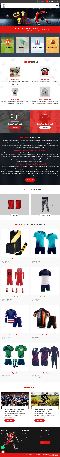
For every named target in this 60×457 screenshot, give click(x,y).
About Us (3, 436)
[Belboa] (3, 5)
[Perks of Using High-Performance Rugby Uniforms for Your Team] (15, 400)
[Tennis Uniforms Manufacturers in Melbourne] (45, 281)
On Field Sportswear (26, 434)
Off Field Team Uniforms (27, 436)
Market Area (4, 444)
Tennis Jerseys (36, 299)
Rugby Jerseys (6, 375)
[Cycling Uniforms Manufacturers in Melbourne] (45, 319)
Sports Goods (24, 440)
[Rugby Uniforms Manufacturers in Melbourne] (15, 357)
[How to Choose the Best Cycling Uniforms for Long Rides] (45, 400)
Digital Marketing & (54, 454)
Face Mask (23, 442)
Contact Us (4, 438)
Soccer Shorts (36, 263)
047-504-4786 (54, 1)
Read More (30, 180)
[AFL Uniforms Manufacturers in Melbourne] (15, 243)
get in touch (45, 29)
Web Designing (45, 454)
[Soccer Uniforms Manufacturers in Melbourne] (45, 243)
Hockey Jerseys (6, 337)
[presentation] (7, 205)
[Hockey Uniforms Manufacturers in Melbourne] (15, 319)
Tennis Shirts (35, 301)
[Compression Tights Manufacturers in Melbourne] (45, 204)
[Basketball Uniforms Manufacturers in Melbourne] (15, 281)
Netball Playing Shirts (37, 377)
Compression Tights (45, 215)
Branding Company (54, 455)
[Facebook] (42, 442)
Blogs (2, 440)
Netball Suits (35, 375)
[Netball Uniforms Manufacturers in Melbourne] (45, 357)
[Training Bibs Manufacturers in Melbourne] (14, 204)
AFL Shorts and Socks (8, 263)
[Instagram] (47, 442)
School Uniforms (25, 438)
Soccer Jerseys (36, 261)
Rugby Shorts (5, 377)
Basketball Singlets (7, 299)
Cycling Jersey (36, 339)
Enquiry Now (15, 127)
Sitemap (3, 442)
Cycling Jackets (36, 337)
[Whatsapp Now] (3, 447)
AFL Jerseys (5, 261)
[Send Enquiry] (3, 452)
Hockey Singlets (6, 339)
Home (2, 434)
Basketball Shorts (6, 301)
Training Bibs (14, 215)
